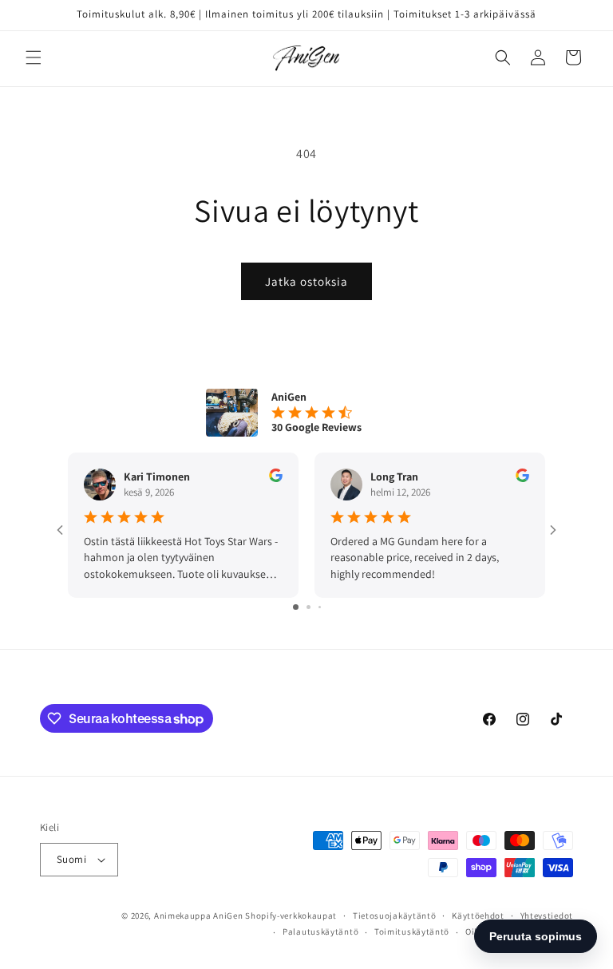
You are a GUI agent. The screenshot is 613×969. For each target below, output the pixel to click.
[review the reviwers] (276, 478)
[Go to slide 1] (296, 607)
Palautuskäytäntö (320, 931)
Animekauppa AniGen (198, 915)
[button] (33, 57)
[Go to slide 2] (308, 607)
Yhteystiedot (546, 915)
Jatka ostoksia (306, 281)
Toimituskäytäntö (411, 931)
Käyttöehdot (478, 915)
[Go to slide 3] (319, 607)
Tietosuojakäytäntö (395, 915)
